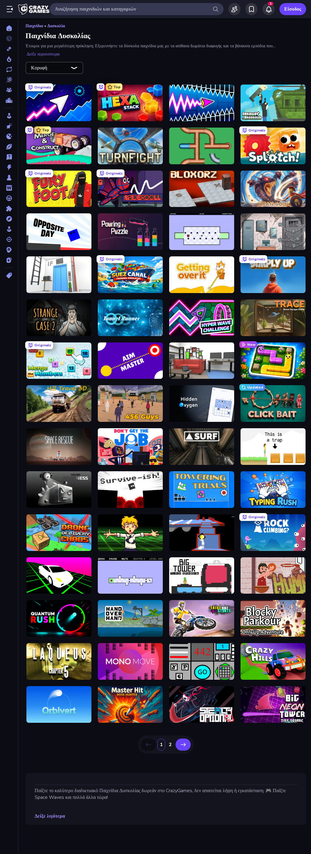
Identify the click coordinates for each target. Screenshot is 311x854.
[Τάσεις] (9, 59)
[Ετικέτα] (9, 275)
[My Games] (251, 9)
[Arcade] (9, 116)
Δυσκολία (56, 26)
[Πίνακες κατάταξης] (9, 100)
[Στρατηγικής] (9, 250)
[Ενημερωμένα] (9, 69)
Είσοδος (292, 9)
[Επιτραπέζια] (9, 177)
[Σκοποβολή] (9, 239)
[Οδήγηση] (9, 198)
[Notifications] (268, 9)
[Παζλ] (9, 208)
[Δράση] (9, 167)
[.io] (9, 136)
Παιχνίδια (34, 26)
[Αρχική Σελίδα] (9, 28)
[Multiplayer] (9, 90)
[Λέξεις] (9, 188)
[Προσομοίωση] (9, 229)
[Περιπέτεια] (9, 219)
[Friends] (234, 9)
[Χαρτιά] (9, 260)
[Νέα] (9, 49)
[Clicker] (9, 126)
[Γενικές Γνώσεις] (9, 157)
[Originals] (9, 80)
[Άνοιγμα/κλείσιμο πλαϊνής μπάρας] (9, 9)
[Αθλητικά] (9, 147)
